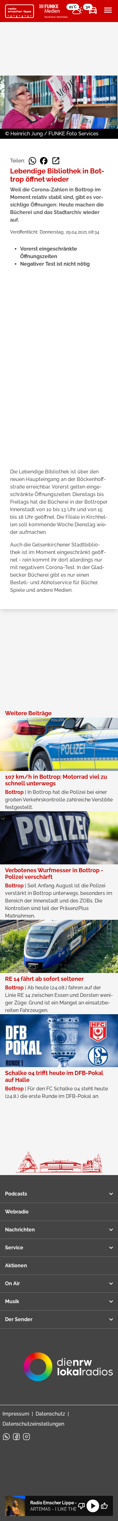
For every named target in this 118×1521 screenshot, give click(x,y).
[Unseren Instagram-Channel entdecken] (26, 1436)
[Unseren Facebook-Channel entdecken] (16, 1436)
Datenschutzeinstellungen (33, 1424)
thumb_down (81, 1506)
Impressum (16, 1414)
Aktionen (16, 1266)
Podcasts (16, 1194)
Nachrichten (20, 1230)
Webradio (17, 1212)
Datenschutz (50, 1414)
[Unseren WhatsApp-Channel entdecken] (6, 1436)
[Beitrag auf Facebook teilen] (44, 161)
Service (14, 1248)
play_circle (92, 1505)
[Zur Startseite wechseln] (19, 11)
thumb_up (104, 1506)
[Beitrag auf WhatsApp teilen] (32, 161)
